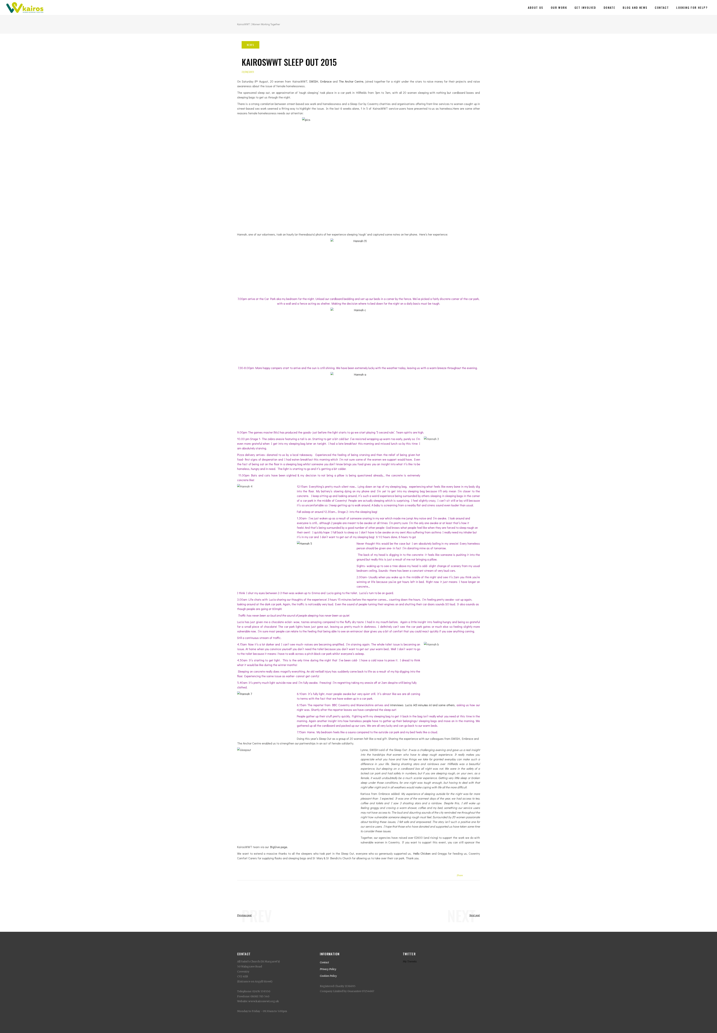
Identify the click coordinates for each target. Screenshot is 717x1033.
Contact (324, 962)
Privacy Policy (328, 969)
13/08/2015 (248, 72)
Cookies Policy (328, 976)
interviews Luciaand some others (422, 705)
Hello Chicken (422, 853)
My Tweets (410, 961)
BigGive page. (279, 847)
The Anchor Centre (351, 81)
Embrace (326, 81)
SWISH (313, 81)
